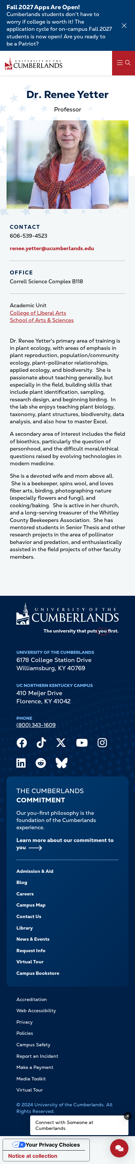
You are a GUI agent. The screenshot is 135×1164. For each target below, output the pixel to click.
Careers (25, 894)
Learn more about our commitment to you (65, 844)
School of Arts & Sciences (42, 320)
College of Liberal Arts (38, 313)
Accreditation (31, 999)
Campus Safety (33, 1045)
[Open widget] (119, 1148)
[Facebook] (21, 744)
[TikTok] (41, 744)
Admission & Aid (34, 871)
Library (24, 928)
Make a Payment (34, 1067)
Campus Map (31, 905)
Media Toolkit (31, 1079)
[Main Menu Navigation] (123, 63)
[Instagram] (102, 744)
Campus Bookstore (37, 973)
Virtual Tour (30, 962)
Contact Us (28, 916)
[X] (61, 744)
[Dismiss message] (128, 1116)
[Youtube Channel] (82, 744)
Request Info (31, 950)
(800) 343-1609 (36, 725)
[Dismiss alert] (124, 25)
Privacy (24, 1022)
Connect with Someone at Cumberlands (64, 1125)
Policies (24, 1033)
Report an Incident (37, 1056)
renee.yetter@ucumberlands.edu (52, 248)
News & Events (32, 939)
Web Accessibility (36, 1010)
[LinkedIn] (21, 764)
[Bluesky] (62, 764)
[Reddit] (40, 764)
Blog (21, 882)
